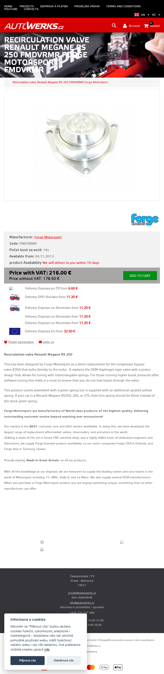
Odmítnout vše (64, 660)
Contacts (31, 9)
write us (48, 342)
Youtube (11, 9)
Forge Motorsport (48, 237)
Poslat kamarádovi (21, 342)
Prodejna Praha (87, 6)
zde (47, 649)
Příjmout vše (27, 660)
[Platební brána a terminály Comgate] (53, 669)
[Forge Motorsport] (145, 225)
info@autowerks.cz (82, 603)
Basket (154, 25)
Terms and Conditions (123, 6)
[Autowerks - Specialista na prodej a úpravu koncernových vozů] (34, 25)
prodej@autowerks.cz (82, 593)
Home (8, 6)
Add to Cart (140, 276)
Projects (27, 6)
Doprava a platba (54, 6)
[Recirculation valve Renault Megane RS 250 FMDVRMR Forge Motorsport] (82, 145)
